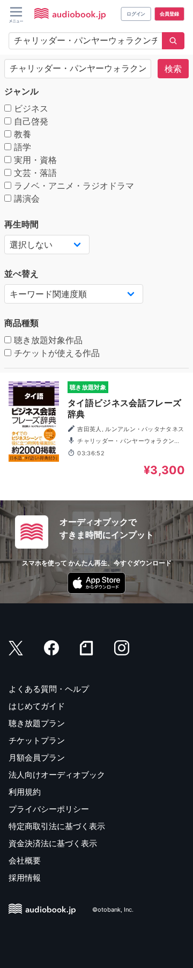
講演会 (25, 198)
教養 (21, 134)
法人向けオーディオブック (57, 775)
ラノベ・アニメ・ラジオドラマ (72, 185)
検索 (173, 68)
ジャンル (21, 91)
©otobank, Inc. (112, 909)
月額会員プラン (37, 757)
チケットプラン (37, 740)
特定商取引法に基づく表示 (57, 826)
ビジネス (29, 108)
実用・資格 (34, 159)
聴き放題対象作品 (47, 340)
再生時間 (21, 224)
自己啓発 (29, 121)
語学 (21, 147)
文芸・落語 (34, 172)
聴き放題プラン (37, 723)
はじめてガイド (37, 706)
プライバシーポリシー (49, 809)
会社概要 (25, 860)
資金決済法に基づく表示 (53, 843)
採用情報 (25, 878)
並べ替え (21, 273)
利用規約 (25, 792)
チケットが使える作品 (55, 353)
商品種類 (21, 322)
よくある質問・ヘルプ (49, 689)
